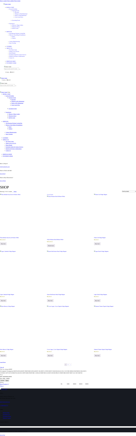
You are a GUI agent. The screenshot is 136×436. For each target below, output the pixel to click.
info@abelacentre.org (5, 402)
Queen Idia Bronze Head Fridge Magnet (56, 294)
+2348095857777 (4, 405)
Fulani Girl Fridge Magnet (100, 237)
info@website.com (5, 166)
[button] (14, 191)
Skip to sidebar (10, 0)
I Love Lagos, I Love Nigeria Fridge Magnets (57, 349)
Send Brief (2, 173)
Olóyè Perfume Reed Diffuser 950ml (55, 239)
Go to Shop (3, 180)
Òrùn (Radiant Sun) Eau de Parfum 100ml (9, 237)
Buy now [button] (3, 243)
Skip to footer (17, 0)
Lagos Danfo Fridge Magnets (100, 294)
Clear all (2, 367)
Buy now (50, 300)
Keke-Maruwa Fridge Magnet (6, 349)
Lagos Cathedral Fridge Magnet (7, 294)
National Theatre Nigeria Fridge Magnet (103, 349)
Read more (51, 245)
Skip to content (3, 0)
